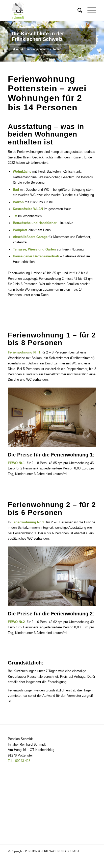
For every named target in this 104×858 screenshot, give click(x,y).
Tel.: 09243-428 (19, 761)
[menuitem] (77, 10)
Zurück (4, 41)
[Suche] (77, 10)
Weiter (99, 41)
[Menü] (89, 10)
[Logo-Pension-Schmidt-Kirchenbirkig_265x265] (43, 10)
